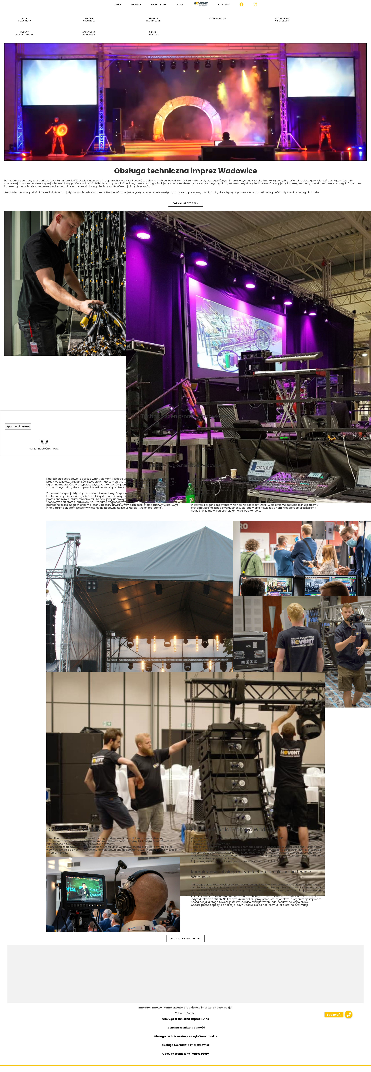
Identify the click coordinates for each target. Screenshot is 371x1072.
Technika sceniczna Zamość (185, 1027)
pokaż (25, 426)
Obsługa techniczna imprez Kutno (185, 1019)
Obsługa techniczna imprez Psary (185, 1053)
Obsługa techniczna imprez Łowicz (185, 1045)
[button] (348, 1014)
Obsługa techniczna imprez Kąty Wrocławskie (185, 1036)
